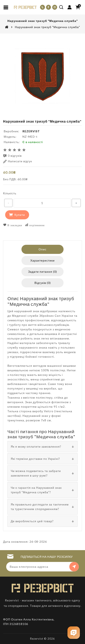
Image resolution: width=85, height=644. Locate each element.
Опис (42, 249)
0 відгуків (15, 155)
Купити (19, 214)
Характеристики (42, 260)
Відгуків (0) (42, 282)
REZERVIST (31, 131)
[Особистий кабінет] (69, 7)
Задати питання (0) (42, 271)
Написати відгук (20, 161)
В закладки (14, 225)
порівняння (36, 225)
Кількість (9, 193)
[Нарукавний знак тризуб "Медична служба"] (42, 76)
